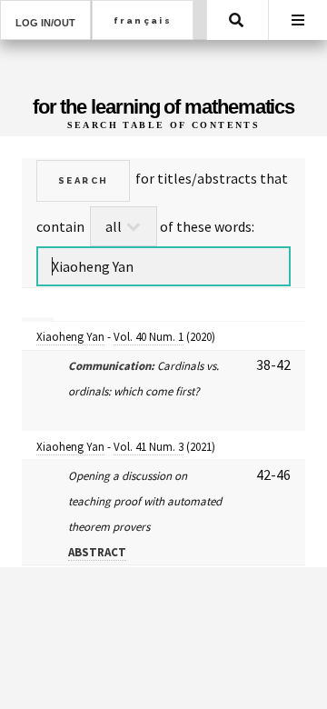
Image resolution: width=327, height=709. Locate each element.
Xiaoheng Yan (70, 337)
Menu (298, 20)
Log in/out (45, 22)
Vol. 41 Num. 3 (148, 446)
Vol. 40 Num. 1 (148, 337)
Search (236, 20)
